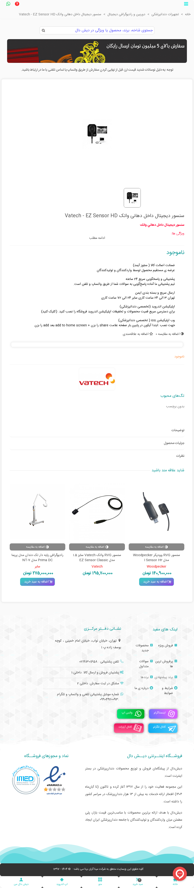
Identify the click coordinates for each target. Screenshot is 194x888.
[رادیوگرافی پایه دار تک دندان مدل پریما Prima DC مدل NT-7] (155, 511)
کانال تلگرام (159, 727)
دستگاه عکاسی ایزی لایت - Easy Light (36, 555)
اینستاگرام (160, 712)
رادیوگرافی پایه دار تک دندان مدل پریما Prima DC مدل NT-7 (155, 558)
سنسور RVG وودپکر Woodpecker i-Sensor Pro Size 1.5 (96, 558)
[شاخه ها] (185, 4)
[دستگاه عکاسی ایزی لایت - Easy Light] (36, 511)
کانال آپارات (125, 727)
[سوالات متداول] (17, 4)
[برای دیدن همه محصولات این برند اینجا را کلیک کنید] (97, 379)
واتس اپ (127, 712)
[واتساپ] (8, 4)
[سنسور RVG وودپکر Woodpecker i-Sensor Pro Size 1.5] (96, 511)
